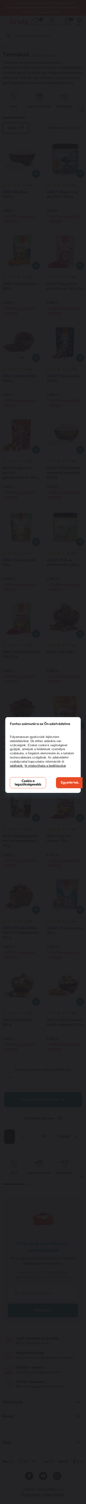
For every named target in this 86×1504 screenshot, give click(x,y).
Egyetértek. (70, 783)
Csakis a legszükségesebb (28, 782)
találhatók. (17, 765)
